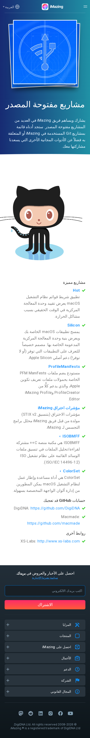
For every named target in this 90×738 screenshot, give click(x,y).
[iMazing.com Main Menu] (85, 6)
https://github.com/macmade (53, 523)
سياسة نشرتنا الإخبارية (45, 577)
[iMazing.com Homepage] (52, 6)
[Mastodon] (21, 713)
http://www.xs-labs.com (58, 541)
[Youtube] (70, 713)
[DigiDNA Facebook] (60, 713)
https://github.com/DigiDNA (55, 508)
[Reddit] (30, 713)
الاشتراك (45, 604)
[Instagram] (50, 713)
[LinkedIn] (40, 713)
